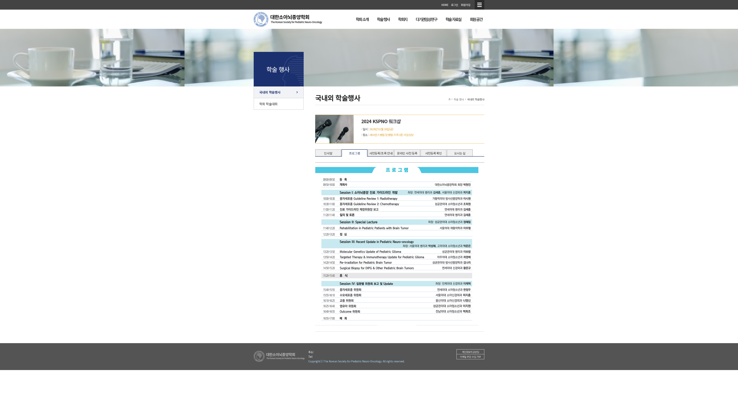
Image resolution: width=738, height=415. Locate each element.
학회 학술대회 (268, 103)
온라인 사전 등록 (407, 153)
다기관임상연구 (426, 19)
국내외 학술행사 (269, 92)
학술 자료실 (453, 19)
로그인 (454, 5)
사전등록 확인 (433, 153)
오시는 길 (460, 153)
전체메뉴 (479, 5)
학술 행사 (383, 19)
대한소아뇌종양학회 (288, 19)
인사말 (328, 153)
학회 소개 (362, 19)
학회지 (402, 19)
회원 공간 (476, 19)
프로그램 (354, 153)
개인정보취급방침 (470, 352)
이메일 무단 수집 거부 (470, 357)
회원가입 (465, 5)
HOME (444, 5)
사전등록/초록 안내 (380, 153)
